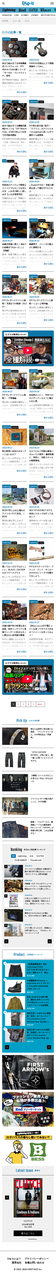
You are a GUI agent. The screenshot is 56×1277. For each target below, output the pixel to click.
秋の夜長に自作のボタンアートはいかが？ (14, 452)
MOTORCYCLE (48, 15)
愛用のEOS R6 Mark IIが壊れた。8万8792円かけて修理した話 (38, 914)
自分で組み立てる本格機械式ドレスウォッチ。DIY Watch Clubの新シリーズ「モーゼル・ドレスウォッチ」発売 (14, 69)
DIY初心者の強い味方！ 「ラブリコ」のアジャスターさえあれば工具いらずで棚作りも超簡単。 (41, 130)
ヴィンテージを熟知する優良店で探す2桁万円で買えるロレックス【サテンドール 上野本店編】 (38, 871)
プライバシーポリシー (36, 1258)
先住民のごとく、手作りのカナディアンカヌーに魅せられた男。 (41, 398)
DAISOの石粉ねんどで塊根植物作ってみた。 (41, 65)
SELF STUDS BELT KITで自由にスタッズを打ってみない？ (41, 513)
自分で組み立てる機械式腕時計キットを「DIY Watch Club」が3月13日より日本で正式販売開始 (14, 130)
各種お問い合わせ (34, 1262)
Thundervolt (36, 860)
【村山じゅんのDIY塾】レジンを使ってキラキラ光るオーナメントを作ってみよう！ (41, 630)
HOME (5, 21)
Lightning (33, 39)
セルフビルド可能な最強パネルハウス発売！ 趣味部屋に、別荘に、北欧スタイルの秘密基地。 (41, 456)
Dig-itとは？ (14, 1258)
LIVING (34, 15)
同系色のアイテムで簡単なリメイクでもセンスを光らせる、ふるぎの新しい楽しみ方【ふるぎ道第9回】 (14, 189)
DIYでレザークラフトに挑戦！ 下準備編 (14, 396)
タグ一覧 (16, 21)
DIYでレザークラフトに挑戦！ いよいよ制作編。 (41, 302)
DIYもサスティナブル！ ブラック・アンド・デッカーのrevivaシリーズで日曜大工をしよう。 (41, 571)
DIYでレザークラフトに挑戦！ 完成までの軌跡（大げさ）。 (14, 303)
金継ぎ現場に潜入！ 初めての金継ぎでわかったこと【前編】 (14, 247)
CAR (16, 15)
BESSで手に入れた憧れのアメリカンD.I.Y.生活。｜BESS (13, 513)
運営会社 (17, 1262)
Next (39, 704)
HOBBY (25, 15)
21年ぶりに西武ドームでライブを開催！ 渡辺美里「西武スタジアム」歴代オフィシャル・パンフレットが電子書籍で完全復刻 (38, 901)
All (13, 856)
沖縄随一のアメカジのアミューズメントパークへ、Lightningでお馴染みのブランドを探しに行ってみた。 (38, 886)
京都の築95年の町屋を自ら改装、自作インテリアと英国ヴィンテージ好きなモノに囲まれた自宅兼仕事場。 (14, 630)
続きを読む (22, 92)
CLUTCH (6, 39)
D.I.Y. (27, 21)
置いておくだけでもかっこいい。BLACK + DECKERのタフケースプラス (14, 569)
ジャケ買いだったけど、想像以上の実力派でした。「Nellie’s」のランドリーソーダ (38, 930)
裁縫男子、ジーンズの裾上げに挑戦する (41, 245)
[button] (6, 941)
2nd (4, 161)
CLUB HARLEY (20, 860)
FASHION (7, 15)
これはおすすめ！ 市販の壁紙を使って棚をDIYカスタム (41, 188)
